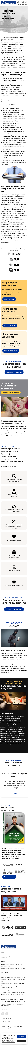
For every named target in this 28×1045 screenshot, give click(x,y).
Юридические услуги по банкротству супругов (14, 968)
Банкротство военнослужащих (9, 997)
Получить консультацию (14, 609)
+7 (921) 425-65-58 (22, 1)
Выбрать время (9, 299)
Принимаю (21, 1036)
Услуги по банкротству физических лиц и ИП (13, 977)
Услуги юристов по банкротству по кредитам (13, 974)
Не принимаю (21, 1041)
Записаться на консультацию (11, 392)
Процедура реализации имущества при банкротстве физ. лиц (12, 986)
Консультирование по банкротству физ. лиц (13, 992)
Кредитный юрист (6, 990)
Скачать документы (10, 351)
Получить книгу (9, 877)
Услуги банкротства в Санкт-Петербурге (12, 983)
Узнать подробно (9, 325)
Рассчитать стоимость (14, 372)
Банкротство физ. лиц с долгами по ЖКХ (12, 994)
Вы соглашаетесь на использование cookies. (8, 1041)
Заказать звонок (22, 4)
